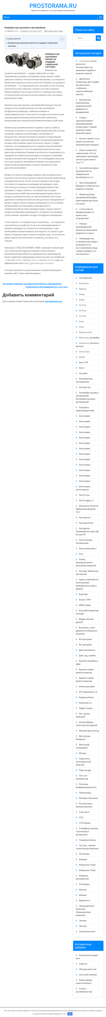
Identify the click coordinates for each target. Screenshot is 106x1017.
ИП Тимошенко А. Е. (88, 692)
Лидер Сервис (86, 708)
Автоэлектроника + (88, 548)
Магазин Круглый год (89, 730)
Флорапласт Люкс (87, 865)
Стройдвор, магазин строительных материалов (87, 831)
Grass (81, 321)
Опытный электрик (88, 974)
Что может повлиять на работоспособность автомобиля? (32, 283)
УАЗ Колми (84, 854)
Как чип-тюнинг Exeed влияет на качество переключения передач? (87, 141)
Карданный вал (86, 697)
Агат (81, 554)
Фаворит (83, 859)
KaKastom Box (85, 332)
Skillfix (82, 357)
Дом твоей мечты (87, 650)
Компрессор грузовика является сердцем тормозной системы (33, 44)
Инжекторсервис (87, 686)
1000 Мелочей (85, 278)
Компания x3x (85, 702)
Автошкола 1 (85, 517)
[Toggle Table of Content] (60, 39)
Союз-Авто (84, 812)
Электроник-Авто (87, 931)
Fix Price (82, 305)
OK (70, 1014)
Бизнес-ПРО (85, 599)
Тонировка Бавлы (87, 840)
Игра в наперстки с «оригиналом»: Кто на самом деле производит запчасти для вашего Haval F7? (87, 156)
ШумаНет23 (84, 900)
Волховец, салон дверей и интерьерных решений (86, 630)
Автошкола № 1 (86, 523)
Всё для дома (85, 639)
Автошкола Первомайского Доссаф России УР (87, 531)
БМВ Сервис (85, 605)
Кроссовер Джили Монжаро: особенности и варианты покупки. (87, 185)
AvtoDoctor (84, 283)
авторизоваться (53, 301)
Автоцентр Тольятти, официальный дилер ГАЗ (87, 509)
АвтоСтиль (84, 495)
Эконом (82, 920)
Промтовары (85, 792)
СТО (81, 817)
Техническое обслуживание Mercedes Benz (46, 287)
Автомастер (84, 387)
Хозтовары (84, 884)
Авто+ (82, 368)
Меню (6, 17)
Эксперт (83, 926)
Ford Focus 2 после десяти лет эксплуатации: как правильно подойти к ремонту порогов (86, 67)
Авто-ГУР (83, 362)
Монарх (82, 753)
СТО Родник (84, 823)
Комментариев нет (31, 31)
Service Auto (84, 351)
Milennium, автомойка (89, 337)
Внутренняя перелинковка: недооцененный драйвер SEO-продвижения (83, 106)
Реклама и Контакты (88, 798)
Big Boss (83, 288)
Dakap (82, 294)
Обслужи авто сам (53, 31)
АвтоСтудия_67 (86, 500)
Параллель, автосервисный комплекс (83, 761)
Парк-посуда (85, 770)
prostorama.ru (53, 5)
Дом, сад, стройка (87, 655)
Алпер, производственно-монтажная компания (86, 562)
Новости (83, 963)
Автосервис (84, 416)
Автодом (83, 373)
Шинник (82, 889)
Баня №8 (83, 594)
